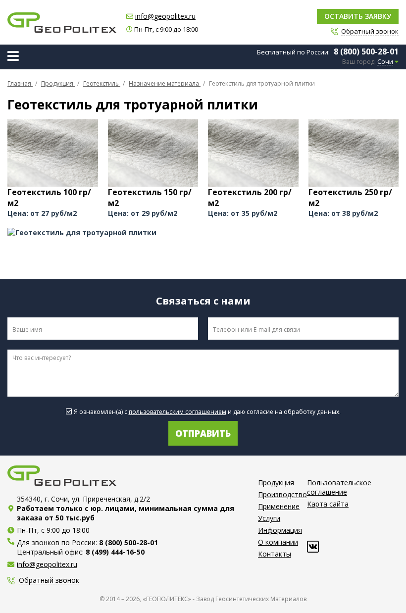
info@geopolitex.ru (165, 16)
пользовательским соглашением (177, 412)
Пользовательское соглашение (339, 487)
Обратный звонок (49, 580)
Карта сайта (328, 504)
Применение (279, 506)
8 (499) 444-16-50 (115, 552)
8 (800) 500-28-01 (366, 51)
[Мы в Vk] (313, 547)
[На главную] (61, 22)
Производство (282, 494)
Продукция (276, 482)
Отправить (203, 433)
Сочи (385, 61)
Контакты (274, 554)
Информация (280, 530)
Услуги (269, 518)
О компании (278, 542)
